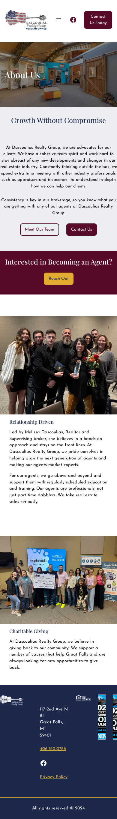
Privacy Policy (54, 777)
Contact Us (81, 229)
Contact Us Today (98, 19)
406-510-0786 (53, 749)
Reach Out (59, 278)
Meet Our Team (39, 229)
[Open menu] (58, 19)
